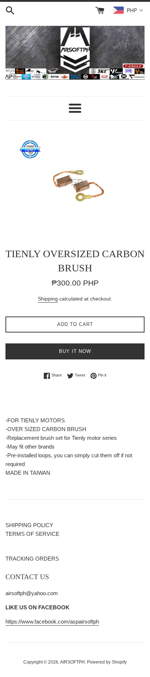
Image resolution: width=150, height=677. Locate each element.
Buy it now (75, 351)
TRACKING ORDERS (32, 558)
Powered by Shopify (107, 662)
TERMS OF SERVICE (32, 534)
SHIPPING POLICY (29, 525)
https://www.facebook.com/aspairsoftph (52, 621)
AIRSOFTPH (72, 662)
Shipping (48, 299)
